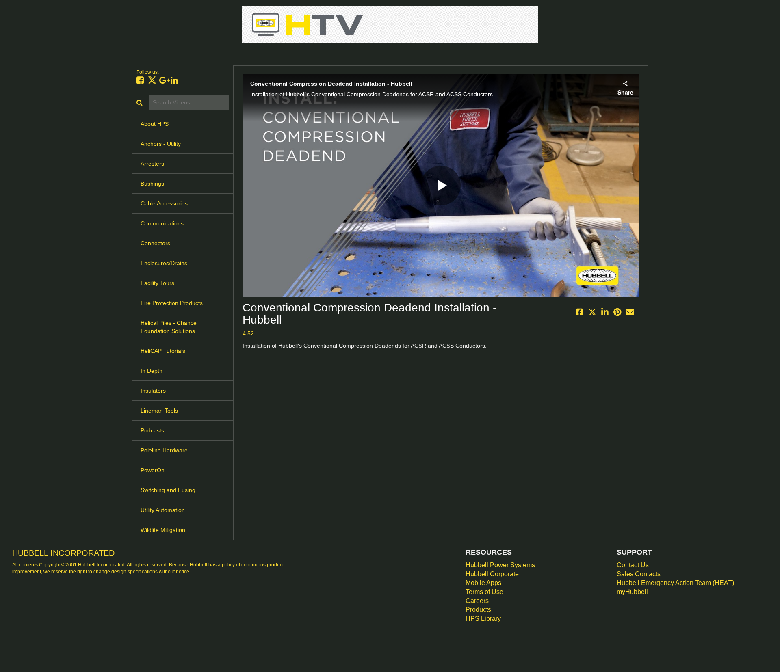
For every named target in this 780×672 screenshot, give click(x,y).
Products (478, 609)
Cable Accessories (164, 203)
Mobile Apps (483, 582)
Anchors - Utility (161, 143)
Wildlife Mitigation (163, 530)
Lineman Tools (159, 410)
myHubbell (632, 591)
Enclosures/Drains (164, 263)
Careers (477, 600)
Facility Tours (157, 283)
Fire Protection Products (172, 303)
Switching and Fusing (168, 490)
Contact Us (633, 565)
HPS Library (483, 618)
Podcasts (152, 430)
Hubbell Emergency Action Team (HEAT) (675, 582)
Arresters (152, 163)
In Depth (151, 370)
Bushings (152, 183)
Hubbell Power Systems (500, 565)
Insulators (153, 390)
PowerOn (153, 470)
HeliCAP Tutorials (163, 351)
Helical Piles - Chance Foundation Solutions (169, 327)
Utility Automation (163, 510)
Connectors (155, 243)
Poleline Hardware (164, 450)
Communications (162, 223)
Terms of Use (484, 591)
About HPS (155, 124)
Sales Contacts (639, 573)
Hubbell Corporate (492, 573)
